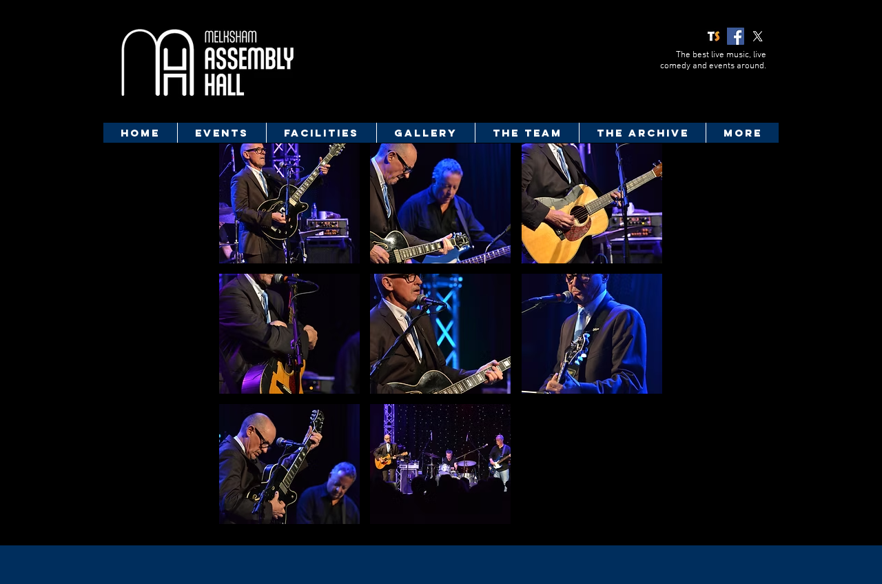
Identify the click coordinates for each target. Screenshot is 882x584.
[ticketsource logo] (713, 36)
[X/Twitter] (757, 36)
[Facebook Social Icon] (735, 36)
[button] (289, 203)
